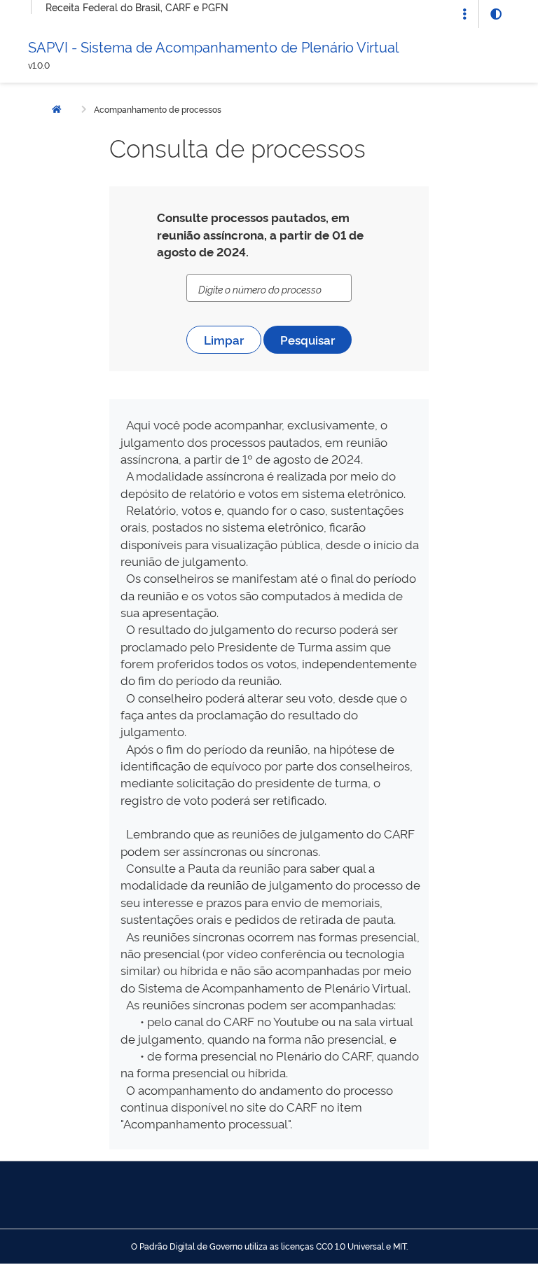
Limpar (224, 339)
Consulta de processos (237, 146)
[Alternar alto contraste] (496, 14)
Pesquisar (307, 339)
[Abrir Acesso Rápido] (464, 14)
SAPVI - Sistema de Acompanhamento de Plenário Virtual (213, 46)
